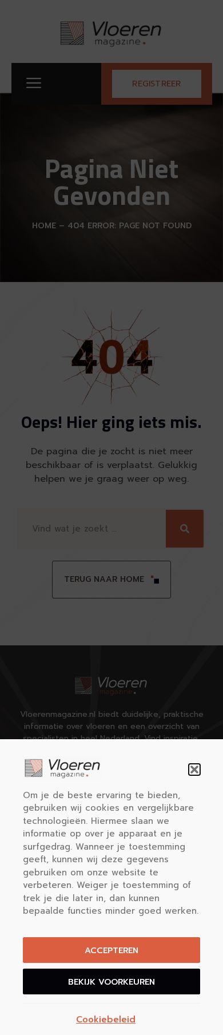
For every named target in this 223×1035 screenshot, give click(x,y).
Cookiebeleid (106, 1019)
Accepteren (111, 950)
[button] (194, 769)
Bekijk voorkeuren (111, 981)
